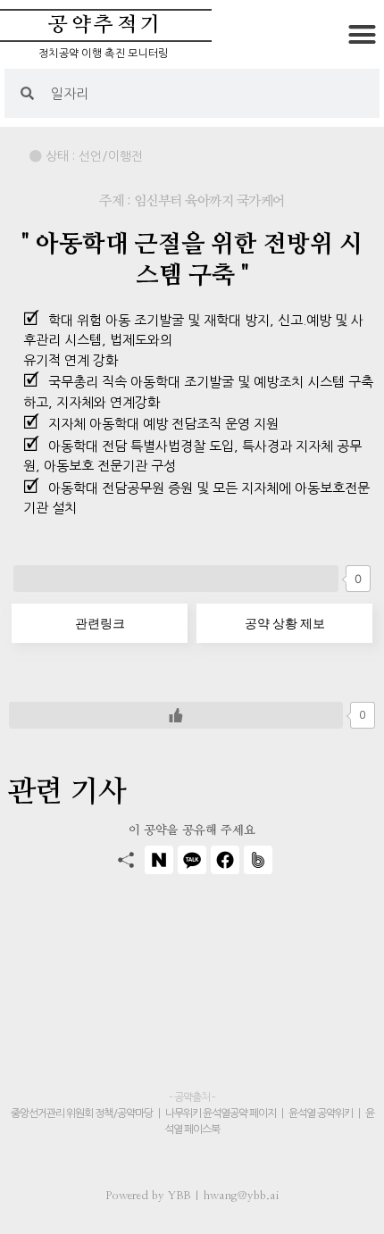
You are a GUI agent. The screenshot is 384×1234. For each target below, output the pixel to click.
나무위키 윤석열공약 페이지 (220, 1113)
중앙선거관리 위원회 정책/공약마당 (82, 1113)
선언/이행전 (111, 156)
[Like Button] (175, 578)
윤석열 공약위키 (320, 1113)
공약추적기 (105, 25)
